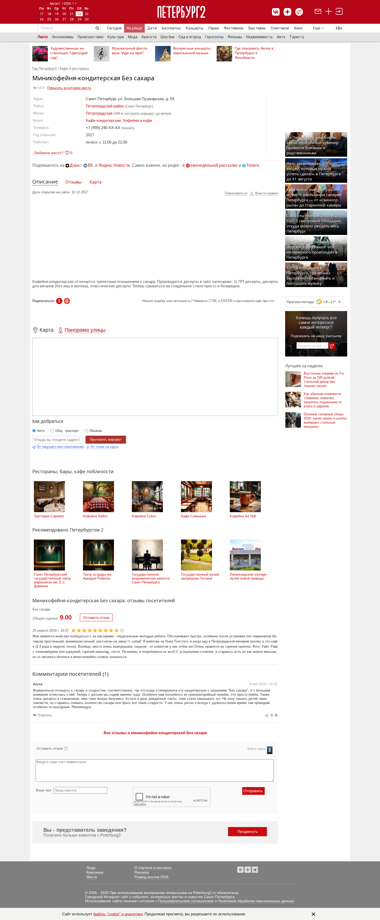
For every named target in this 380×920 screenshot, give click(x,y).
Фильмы (235, 37)
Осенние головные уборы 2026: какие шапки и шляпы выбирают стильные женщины (325, 420)
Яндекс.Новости (114, 165)
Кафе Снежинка (193, 516)
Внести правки (266, 193)
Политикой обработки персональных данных (256, 901)
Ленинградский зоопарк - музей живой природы (249, 576)
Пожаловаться (236, 193)
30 (86, 19)
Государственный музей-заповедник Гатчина (200, 576)
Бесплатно (171, 28)
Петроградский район (105, 106)
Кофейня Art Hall (243, 516)
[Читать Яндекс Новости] (59, 301)
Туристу (297, 37)
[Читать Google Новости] (67, 301)
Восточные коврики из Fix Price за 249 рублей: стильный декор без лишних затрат (324, 379)
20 (64, 14)
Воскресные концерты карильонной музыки (192, 50)
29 (79, 19)
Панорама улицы (85, 330)
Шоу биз (167, 37)
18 (49, 14)
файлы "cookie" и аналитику (117, 914)
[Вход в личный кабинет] (339, 12)
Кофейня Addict (95, 516)
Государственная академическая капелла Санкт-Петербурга (151, 578)
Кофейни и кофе (137, 120)
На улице (134, 28)
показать (128, 128)
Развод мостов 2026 (151, 877)
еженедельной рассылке (214, 165)
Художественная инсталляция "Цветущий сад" (69, 53)
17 (41, 14)
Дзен (74, 165)
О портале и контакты (152, 868)
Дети (152, 28)
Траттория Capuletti (49, 516)
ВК (90, 165)
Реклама (141, 872)
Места (91, 877)
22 (79, 14)
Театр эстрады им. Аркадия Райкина (97, 576)
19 (56, 14)
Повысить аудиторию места (69, 88)
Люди (91, 868)
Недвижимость (259, 37)
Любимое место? (48, 153)
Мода (133, 37)
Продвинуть (247, 831)
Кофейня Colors (144, 516)
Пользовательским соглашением (186, 901)
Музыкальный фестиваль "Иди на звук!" (130, 50)
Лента (42, 37)
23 (86, 14)
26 (56, 19)
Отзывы (73, 182)
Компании (94, 872)
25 (49, 19)
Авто (281, 37)
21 (71, 14)
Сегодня (114, 28)
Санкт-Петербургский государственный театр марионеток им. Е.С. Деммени (52, 580)
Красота (149, 37)
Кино (298, 28)
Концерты (194, 28)
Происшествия (90, 37)
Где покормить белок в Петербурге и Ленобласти (254, 53)
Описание (45, 181)
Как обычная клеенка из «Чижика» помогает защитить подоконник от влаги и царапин (323, 400)
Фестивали (233, 28)
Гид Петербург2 (45, 68)
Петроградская (99, 113)
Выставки (256, 28)
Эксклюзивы (62, 37)
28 (71, 19)
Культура (116, 37)
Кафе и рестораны (74, 68)
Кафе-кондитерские (103, 120)
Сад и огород (190, 37)
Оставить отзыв (96, 617)
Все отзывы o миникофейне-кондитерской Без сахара (155, 733)
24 (41, 19)
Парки (213, 28)
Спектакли (280, 28)
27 (64, 19)
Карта (96, 182)
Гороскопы (214, 37)
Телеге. (253, 165)
